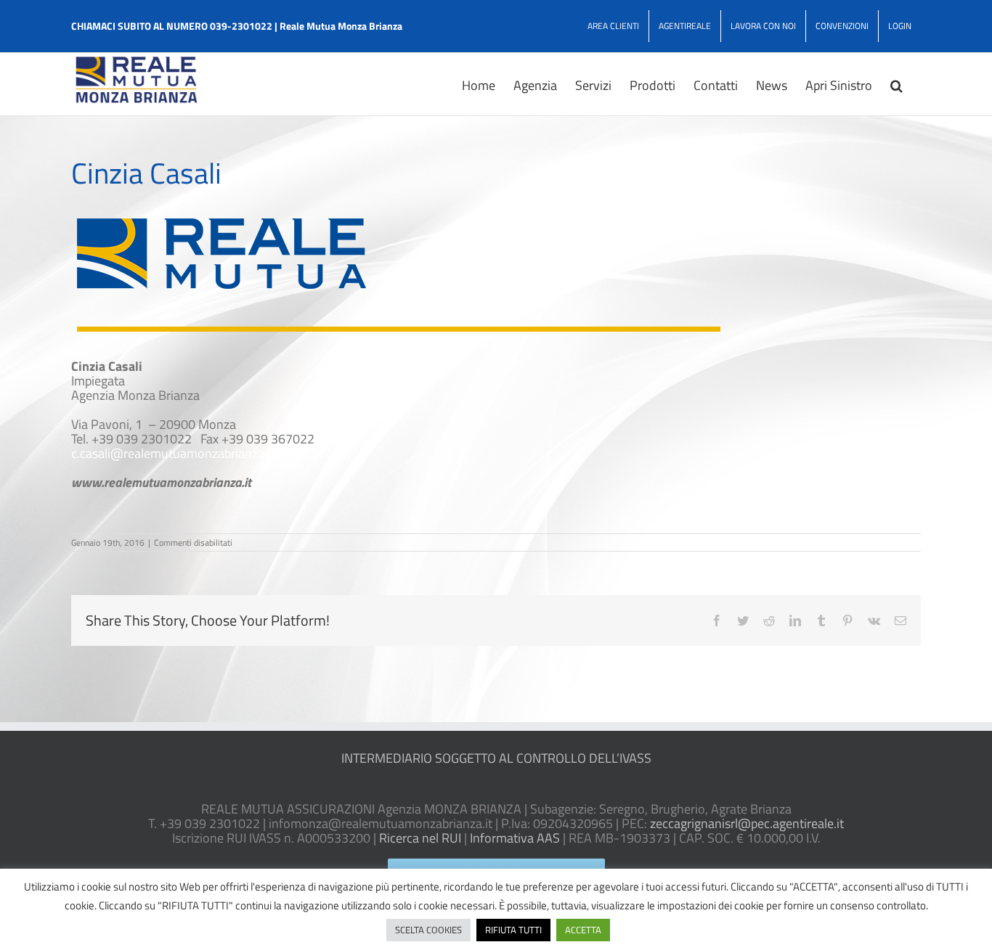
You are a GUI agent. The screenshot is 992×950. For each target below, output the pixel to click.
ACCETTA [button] (583, 929)
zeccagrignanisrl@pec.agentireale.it (747, 823)
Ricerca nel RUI (420, 838)
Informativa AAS (515, 838)
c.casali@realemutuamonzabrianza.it (173, 453)
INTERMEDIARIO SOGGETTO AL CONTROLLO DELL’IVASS (496, 758)
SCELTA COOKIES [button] (428, 929)
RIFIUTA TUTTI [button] (513, 929)
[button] (896, 84)
